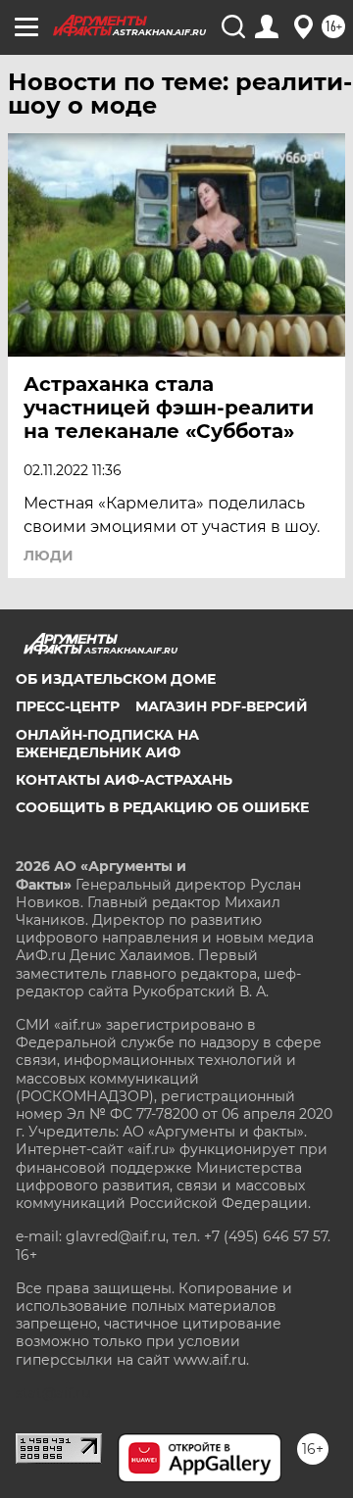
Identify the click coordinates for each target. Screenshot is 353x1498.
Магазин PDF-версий (221, 706)
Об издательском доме (116, 679)
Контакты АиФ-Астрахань (124, 780)
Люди (49, 555)
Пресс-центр (68, 706)
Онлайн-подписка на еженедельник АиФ (107, 743)
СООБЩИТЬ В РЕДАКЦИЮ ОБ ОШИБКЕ (162, 807)
